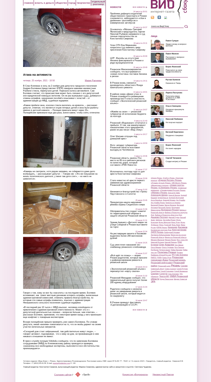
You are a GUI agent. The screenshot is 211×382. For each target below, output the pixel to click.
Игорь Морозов (165, 222)
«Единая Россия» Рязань (170, 180)
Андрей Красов (163, 198)
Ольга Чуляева (168, 247)
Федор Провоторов (166, 279)
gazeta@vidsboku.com (62, 363)
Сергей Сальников (167, 271)
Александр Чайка (174, 193)
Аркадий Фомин (169, 200)
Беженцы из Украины (173, 203)
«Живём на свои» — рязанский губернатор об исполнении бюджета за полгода (128, 114)
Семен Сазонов (170, 269)
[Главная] (169, 19)
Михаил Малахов (157, 240)
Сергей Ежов (155, 271)
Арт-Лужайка (180, 200)
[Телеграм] (165, 18)
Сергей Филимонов (181, 271)
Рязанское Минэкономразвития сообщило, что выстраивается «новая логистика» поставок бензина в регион (128, 72)
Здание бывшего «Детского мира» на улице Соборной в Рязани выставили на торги (128, 224)
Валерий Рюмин (157, 205)
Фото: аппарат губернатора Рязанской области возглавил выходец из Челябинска (125, 147)
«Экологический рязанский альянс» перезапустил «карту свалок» (128, 270)
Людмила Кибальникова (160, 235)
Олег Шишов (179, 245)
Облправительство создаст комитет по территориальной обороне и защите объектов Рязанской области (128, 213)
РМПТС (154, 257)
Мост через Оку (182, 240)
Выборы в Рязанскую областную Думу (168, 215)
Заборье (159, 220)
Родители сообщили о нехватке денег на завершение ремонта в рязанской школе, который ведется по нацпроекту (127, 292)
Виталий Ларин (164, 207)
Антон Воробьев (156, 200)
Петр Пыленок (179, 247)
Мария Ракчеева (93, 80)
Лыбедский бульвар (172, 232)
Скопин (155, 273)
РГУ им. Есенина (180, 255)
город (71, 2)
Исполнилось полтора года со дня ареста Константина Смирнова (127, 172)
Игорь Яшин (176, 225)
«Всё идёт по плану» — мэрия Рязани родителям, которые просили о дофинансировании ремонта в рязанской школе (128, 259)
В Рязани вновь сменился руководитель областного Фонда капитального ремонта (126, 85)
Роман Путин (166, 257)
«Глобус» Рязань (169, 178)
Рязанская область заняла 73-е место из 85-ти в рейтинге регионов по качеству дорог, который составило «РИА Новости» (127, 161)
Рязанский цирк (164, 266)
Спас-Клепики (173, 274)
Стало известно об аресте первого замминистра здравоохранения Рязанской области (127, 182)
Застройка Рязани (169, 220)
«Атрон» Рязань (156, 178)
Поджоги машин (164, 250)
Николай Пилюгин (171, 242)
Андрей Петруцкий (176, 198)
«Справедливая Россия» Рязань (172, 190)
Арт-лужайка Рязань (158, 203)
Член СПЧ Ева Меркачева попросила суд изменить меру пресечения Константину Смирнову (127, 47)
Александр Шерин (159, 195)
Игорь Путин (175, 222)
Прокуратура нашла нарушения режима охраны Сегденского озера (127, 203)
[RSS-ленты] (152, 18)
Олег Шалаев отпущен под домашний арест (123, 137)
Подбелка (155, 250)
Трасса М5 (164, 276)
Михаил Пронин (170, 240)
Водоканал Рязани (170, 210)
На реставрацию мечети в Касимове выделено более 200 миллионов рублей (128, 235)
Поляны (180, 252)
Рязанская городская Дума (167, 258)
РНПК (159, 257)
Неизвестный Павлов (163, 374)
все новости (139, 7)
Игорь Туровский (165, 225)
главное (28, 2)
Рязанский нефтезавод (162, 263)
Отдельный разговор (98, 2)
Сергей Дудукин (182, 269)
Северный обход (157, 269)
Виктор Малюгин (170, 205)
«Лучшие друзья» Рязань (161, 183)
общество (61, 2)
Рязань (175, 265)
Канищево (172, 227)
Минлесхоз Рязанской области (175, 237)
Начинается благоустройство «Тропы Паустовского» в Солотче (128, 193)
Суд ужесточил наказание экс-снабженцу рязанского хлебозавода (128, 246)
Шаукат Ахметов (180, 279)
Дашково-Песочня (159, 217)
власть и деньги (44, 2)
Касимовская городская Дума (161, 230)
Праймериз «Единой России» (161, 255)
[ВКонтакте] (159, 18)
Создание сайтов (63, 374)
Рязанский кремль (177, 260)
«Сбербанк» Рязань (167, 188)
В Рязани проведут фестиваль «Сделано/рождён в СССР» (125, 303)
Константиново (179, 230)
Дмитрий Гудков (174, 217)
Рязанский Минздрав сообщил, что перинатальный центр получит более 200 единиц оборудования (128, 280)
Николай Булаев (157, 242)
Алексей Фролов (174, 195)
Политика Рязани (166, 252)
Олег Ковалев (166, 244)
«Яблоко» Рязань (159, 192)
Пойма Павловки (176, 250)
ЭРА (153, 281)
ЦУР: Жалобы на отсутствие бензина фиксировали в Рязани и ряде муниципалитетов (126, 60)
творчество (83, 2)
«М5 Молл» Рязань (179, 183)
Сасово (184, 266)
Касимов (182, 227)
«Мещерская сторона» (160, 185)
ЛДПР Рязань (157, 232)
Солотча (163, 274)
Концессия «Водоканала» (135, 374)
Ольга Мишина (156, 247)
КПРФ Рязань (161, 227)
